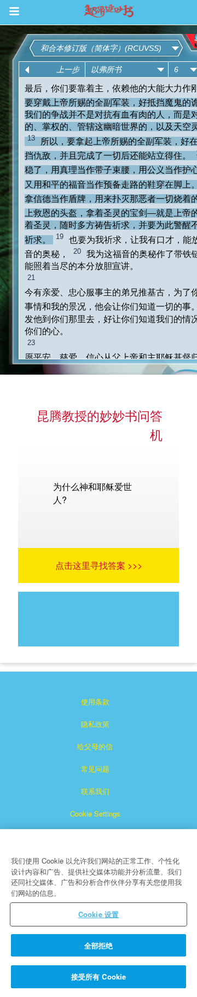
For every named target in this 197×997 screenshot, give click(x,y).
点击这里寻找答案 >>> (98, 565)
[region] (98, 913)
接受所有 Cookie (98, 976)
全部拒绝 (98, 945)
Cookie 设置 (98, 914)
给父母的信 (95, 746)
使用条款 (95, 701)
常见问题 (95, 768)
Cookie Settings (95, 813)
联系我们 (95, 791)
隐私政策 (95, 724)
